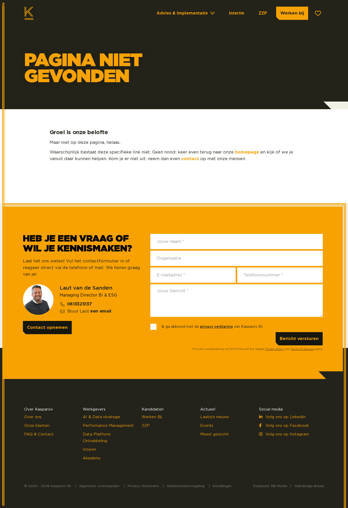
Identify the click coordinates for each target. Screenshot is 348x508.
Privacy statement (143, 486)
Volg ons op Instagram (286, 434)
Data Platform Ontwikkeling (97, 437)
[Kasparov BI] (44, 13)
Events (206, 426)
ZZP (263, 13)
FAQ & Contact (39, 434)
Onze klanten (36, 426)
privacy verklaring (216, 327)
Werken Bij (152, 417)
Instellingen (222, 486)
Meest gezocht (214, 434)
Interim (236, 13)
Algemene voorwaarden (99, 486)
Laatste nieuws (214, 417)
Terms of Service (302, 349)
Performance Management (108, 426)
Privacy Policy (274, 349)
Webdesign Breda (309, 486)
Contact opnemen (47, 327)
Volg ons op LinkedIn (285, 417)
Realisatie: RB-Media (270, 486)
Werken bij (292, 13)
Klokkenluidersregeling (186, 486)
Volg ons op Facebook (286, 426)
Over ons (33, 417)
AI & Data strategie (101, 417)
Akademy (92, 458)
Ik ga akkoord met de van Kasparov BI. (212, 327)
